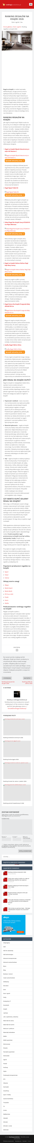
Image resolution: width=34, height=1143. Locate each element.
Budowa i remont (8, 974)
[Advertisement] (17, 71)
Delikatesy (6, 981)
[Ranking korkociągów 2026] (17, 749)
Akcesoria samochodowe (10, 962)
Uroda (5, 1110)
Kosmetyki (6, 1005)
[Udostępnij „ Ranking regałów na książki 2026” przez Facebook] (17, 650)
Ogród (5, 1059)
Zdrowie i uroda (7, 1126)
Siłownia (5, 1083)
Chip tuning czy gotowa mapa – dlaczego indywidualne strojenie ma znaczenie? (19, 908)
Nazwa (4, 837)
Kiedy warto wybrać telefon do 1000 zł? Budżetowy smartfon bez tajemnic (18, 879)
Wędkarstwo (6, 1114)
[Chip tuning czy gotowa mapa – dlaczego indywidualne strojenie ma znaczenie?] (5, 909)
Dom (4, 989)
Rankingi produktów (14, 1137)
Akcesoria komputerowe (9, 958)
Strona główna (7, 27)
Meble (5, 1036)
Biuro (9, 888)
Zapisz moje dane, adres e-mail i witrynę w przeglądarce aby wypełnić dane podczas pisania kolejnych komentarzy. (16, 846)
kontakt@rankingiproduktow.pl (17, 708)
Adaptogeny (6, 943)
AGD (4, 946)
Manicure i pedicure (8, 1028)
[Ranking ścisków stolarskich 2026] (5, 873)
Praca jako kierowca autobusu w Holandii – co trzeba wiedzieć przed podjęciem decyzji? (19, 901)
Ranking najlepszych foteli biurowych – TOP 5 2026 (18, 886)
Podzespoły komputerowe (10, 1075)
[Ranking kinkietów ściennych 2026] (17, 727)
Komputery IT (11, 881)
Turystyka (6, 1102)
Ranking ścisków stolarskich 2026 (17, 872)
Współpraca (18, 1141)
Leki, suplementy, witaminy (10, 1017)
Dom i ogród (15, 22)
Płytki (4, 1071)
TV (4, 1106)
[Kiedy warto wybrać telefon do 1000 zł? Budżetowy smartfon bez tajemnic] (5, 880)
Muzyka (5, 1048)
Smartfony (6, 1091)
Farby (4, 997)
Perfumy (5, 1067)
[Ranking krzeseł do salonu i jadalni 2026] (17, 771)
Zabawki (5, 1118)
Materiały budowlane (9, 1032)
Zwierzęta (6, 1129)
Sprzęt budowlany (12, 873)
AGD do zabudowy (8, 950)
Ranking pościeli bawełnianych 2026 (13, 803)
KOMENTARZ (5, 819)
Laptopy (5, 1013)
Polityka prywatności (8, 1141)
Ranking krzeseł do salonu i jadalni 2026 (14, 781)
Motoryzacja (6, 1044)
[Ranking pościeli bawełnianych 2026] (17, 792)
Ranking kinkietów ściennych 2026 (13, 737)
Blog (9, 895)
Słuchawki (6, 1087)
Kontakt (25, 1141)
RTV (4, 1079)
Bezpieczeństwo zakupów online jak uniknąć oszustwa (17, 893)
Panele (5, 1063)
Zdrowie (5, 1122)
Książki (5, 1009)
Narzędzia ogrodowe (8, 1052)
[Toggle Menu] (30, 4)
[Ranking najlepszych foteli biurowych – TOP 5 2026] (5, 887)
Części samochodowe (9, 978)
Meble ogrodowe (7, 1040)
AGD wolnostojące (8, 954)
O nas (29, 1141)
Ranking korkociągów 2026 (11, 759)
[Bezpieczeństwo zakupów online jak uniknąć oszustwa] (5, 894)
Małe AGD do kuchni (8, 1024)
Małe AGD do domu (8, 1020)
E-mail (15, 837)
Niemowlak (6, 1055)
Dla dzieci (5, 985)
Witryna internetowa (26, 837)
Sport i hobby (7, 1094)
